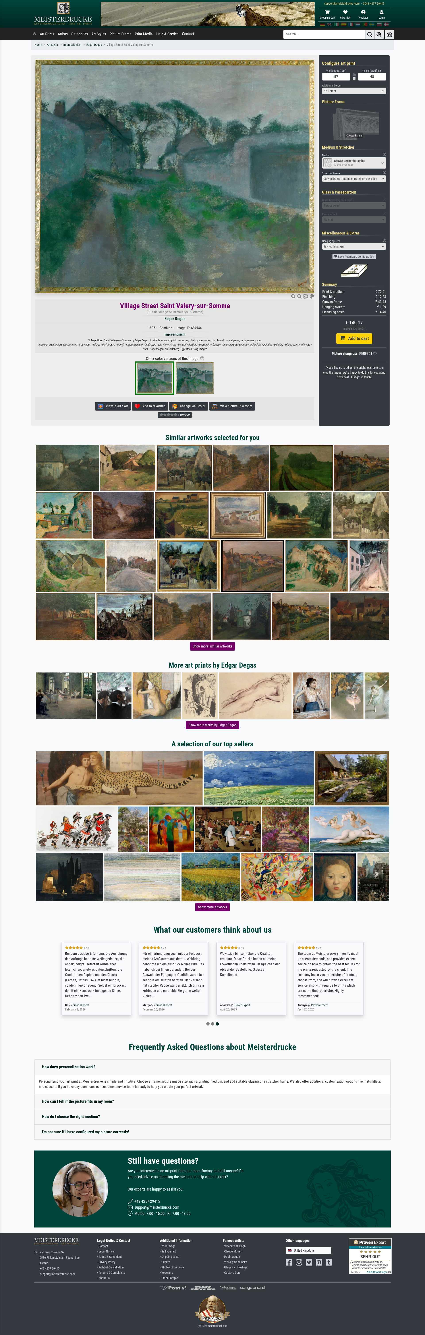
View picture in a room (234, 406)
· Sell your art (168, 1251)
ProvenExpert (89, 1005)
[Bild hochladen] (389, 34)
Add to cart (357, 338)
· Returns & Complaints (111, 1273)
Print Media (144, 34)
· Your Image (168, 1246)
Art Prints (47, 34)
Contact (188, 34)
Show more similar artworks (212, 646)
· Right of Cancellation (110, 1267)
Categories (79, 34)
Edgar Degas (94, 45)
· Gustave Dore (232, 1273)
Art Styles (98, 34)
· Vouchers (166, 1273)
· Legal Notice (105, 1251)
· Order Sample (169, 1278)
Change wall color (191, 406)
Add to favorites (152, 406)
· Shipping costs (169, 1257)
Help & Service (167, 34)
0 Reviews (183, 415)
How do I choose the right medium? (71, 1116)
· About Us (103, 1278)
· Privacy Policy (106, 1262)
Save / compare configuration (355, 256)
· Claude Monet (232, 1251)
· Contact (102, 1246)
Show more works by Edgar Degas (212, 725)
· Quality (165, 1262)
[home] (34, 34)
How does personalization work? (69, 1066)
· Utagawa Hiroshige (235, 1267)
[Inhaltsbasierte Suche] (379, 34)
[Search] (370, 34)
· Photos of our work (172, 1267)
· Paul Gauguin (232, 1257)
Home (38, 45)
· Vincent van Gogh (234, 1246)
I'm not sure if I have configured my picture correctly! (85, 1131)
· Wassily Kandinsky (235, 1262)
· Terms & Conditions (109, 1257)
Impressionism (72, 45)
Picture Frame (120, 34)
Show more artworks (212, 907)
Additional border (331, 85)
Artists (63, 34)
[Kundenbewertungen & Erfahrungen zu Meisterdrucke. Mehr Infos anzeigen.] (370, 1256)
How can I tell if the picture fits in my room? (78, 1101)
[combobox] (354, 91)
